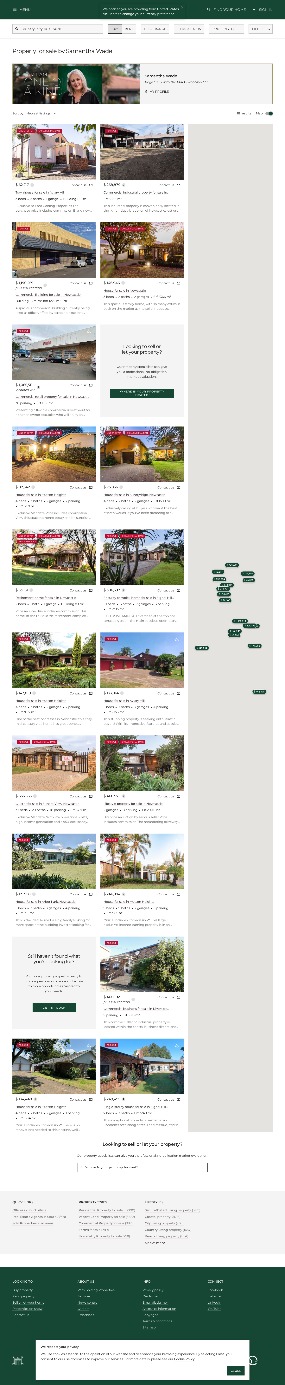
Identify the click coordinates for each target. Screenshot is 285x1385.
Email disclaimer (155, 1302)
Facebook (215, 1290)
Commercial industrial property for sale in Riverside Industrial (135, 193)
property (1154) (166, 1236)
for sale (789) (94, 1230)
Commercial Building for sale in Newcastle (48, 295)
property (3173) (172, 1210)
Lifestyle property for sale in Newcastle (133, 804)
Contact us (78, 185)
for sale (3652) (107, 1217)
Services (84, 1296)
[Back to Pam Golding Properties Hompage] (17, 1361)
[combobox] (43, 113)
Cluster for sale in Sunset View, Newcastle (47, 804)
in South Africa (29, 1210)
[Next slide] (87, 152)
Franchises (86, 1315)
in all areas (32, 1223)
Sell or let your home (28, 1302)
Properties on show (27, 1309)
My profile (159, 91)
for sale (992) (106, 1223)
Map (259, 113)
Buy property (22, 1290)
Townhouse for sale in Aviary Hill (40, 192)
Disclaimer (150, 1296)
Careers (83, 1309)
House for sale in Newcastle (125, 290)
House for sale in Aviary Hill (124, 701)
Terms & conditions (157, 1321)
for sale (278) (104, 1236)
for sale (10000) (107, 1210)
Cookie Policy (184, 1359)
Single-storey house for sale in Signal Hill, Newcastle (135, 1107)
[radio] (115, 29)
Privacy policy (152, 1290)
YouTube (214, 1309)
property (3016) (162, 1217)
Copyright (150, 1315)
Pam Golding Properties (96, 1290)
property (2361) (164, 1223)
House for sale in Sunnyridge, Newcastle (135, 495)
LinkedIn (214, 1302)
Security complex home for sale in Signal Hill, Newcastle (138, 598)
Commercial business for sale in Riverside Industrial (135, 1009)
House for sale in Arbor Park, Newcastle (46, 902)
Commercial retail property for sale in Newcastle (52, 397)
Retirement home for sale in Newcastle (46, 598)
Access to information (159, 1309)
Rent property (23, 1296)
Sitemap (149, 1327)
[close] (182, 8)
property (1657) (168, 1230)
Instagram (216, 1296)
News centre (87, 1302)
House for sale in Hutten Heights (41, 495)
